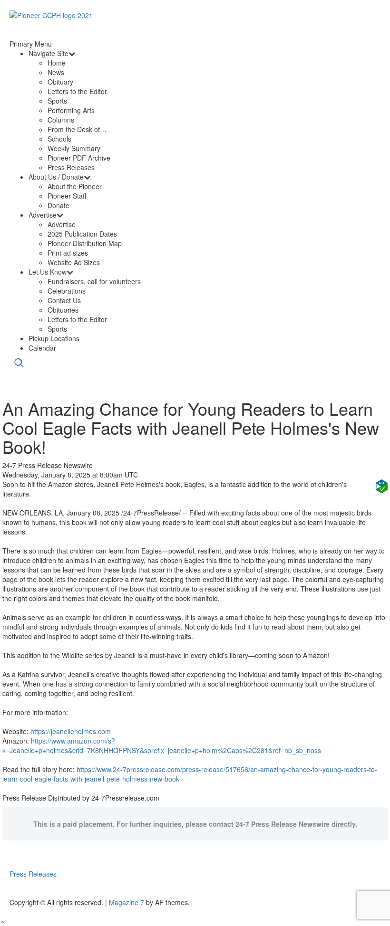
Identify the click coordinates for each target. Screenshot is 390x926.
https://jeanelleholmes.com (70, 731)
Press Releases (71, 167)
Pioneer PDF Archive (79, 157)
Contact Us (64, 300)
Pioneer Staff (67, 195)
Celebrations (67, 291)
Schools (59, 138)
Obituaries (63, 310)
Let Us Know (48, 272)
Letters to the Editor (77, 91)
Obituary (60, 81)
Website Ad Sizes (74, 262)
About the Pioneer (75, 186)
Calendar (42, 348)
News (56, 72)
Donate (58, 205)
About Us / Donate (56, 176)
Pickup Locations (54, 338)
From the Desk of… (77, 129)
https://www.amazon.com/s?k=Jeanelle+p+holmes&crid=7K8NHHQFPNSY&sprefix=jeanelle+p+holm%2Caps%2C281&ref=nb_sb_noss (161, 745)
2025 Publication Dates (82, 234)
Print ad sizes (68, 253)
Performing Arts (71, 110)
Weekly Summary (74, 148)
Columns (61, 119)
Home (57, 62)
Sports (57, 100)
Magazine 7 (126, 902)
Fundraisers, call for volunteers (94, 281)
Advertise (43, 215)
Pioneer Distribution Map (85, 243)
